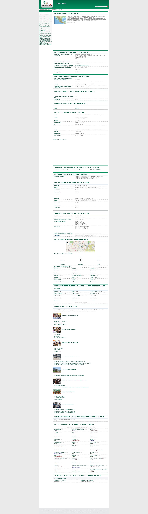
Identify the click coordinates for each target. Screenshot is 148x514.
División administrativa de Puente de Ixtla (71, 103)
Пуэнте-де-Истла (78, 169)
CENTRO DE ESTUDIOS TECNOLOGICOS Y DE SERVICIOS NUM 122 (69, 364)
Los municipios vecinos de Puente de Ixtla (71, 239)
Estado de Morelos (51, 9)
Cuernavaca (92, 281)
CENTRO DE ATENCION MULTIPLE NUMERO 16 (64, 411)
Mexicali (91, 295)
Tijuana (55, 291)
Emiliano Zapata (93, 277)
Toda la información (44, 12)
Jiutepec (73, 279)
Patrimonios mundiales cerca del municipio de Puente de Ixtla (79, 417)
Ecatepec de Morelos (58, 293)
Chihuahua (74, 300)
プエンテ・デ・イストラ (63, 169)
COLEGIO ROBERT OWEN (59, 397)
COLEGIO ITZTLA (57, 351)
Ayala (73, 281)
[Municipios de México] (47, 6)
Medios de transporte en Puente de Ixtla (70, 174)
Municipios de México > (44, 9)
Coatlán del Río (57, 275)
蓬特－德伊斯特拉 (97, 169)
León (73, 291)
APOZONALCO (57, 336)
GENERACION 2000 (58, 399)
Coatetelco (62, 255)
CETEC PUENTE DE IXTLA (60, 385)
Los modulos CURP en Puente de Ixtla (69, 112)
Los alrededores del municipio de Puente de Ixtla (74, 424)
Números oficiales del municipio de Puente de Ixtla (74, 91)
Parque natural (57, 235)
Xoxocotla (81, 255)
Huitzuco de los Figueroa (59, 281)
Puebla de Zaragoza (94, 291)
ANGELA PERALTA (58, 322)
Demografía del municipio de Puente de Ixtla (72, 76)
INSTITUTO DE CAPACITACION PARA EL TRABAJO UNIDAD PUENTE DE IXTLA (71, 387)
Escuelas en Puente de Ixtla (65, 306)
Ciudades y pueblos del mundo (70, 512)
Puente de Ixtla (61, 3)
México (76, 106)
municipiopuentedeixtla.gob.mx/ (81, 65)
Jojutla (99, 264)
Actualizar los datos (71, 22)
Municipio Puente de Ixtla (58, 9)
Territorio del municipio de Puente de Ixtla (71, 213)
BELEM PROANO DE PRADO (60, 337)
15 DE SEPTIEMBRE (58, 348)
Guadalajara (92, 293)
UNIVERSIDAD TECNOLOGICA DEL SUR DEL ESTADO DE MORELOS (69, 375)
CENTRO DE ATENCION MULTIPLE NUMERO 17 (64, 412)
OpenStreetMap (88, 251)
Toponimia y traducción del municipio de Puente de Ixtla (76, 167)
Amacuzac (62, 260)
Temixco (73, 277)
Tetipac (91, 279)
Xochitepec (92, 275)
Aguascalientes (57, 300)
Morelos (77, 108)
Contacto (61, 512)
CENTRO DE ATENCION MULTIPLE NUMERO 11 (64, 409)
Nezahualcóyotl (75, 295)
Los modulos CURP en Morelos (59, 139)
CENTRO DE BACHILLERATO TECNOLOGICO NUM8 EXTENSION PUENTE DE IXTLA (72, 363)
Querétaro (56, 297)
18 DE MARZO (57, 349)
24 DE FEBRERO (57, 334)
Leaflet (80, 251)
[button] (68, 242)
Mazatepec (56, 270)
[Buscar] (107, 6)
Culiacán (74, 297)
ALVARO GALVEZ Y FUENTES (60, 321)
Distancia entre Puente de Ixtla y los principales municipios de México (45, 36)
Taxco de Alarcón (57, 279)
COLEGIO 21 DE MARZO (59, 396)
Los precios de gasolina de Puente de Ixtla (71, 183)
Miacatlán (57, 481)
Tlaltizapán (56, 277)
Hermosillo (92, 300)
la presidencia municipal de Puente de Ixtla (71, 52)
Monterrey (56, 295)
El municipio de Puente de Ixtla (66, 13)
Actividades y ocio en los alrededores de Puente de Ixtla (77, 475)
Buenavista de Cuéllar (76, 275)
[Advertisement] (80, 38)
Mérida (91, 297)
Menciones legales (46, 512)
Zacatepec (74, 270)
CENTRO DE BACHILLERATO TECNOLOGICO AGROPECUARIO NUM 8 (69, 361)
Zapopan (74, 293)
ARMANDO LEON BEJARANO (60, 324)
